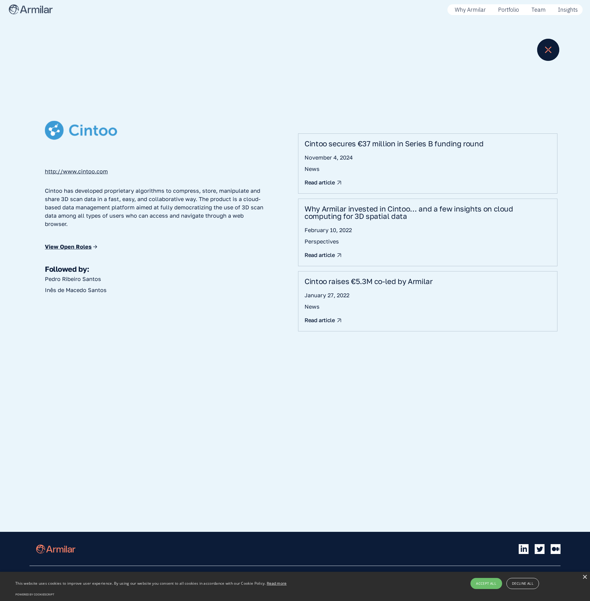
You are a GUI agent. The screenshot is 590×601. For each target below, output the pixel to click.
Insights (568, 9)
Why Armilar (470, 9)
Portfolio (508, 9)
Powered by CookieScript (34, 594)
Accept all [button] (486, 583)
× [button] (584, 577)
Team (538, 9)
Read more (277, 583)
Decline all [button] (522, 583)
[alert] (295, 586)
